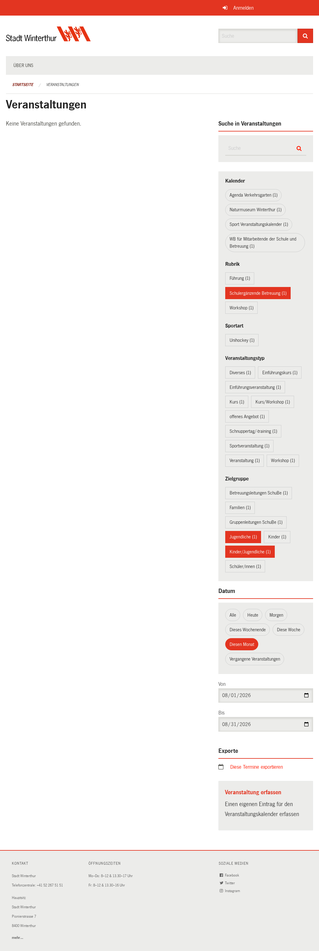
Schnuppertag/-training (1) (253, 431)
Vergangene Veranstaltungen (255, 659)
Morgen (276, 615)
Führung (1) (240, 278)
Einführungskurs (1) (280, 372)
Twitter (230, 883)
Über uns (23, 65)
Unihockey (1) (242, 340)
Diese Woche (288, 629)
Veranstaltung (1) (245, 460)
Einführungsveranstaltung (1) (255, 387)
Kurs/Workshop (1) (272, 401)
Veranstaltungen (62, 85)
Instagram (233, 891)
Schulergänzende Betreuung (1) (258, 293)
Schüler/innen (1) (245, 566)
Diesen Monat (242, 644)
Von (222, 684)
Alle (233, 615)
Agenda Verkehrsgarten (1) (254, 195)
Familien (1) (240, 507)
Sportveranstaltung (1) (249, 445)
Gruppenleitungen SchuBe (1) (256, 522)
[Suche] (305, 36)
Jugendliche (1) (243, 536)
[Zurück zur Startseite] (48, 39)
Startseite (22, 85)
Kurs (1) (237, 401)
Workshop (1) (242, 307)
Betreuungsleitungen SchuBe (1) (259, 492)
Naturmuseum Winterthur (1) (256, 209)
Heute (252, 615)
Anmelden (243, 8)
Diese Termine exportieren (256, 767)
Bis (221, 712)
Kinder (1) (277, 536)
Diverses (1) (240, 372)
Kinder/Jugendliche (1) (250, 551)
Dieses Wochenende (248, 629)
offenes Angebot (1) (247, 416)
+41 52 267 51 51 (50, 885)
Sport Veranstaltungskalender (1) (259, 224)
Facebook (232, 875)
